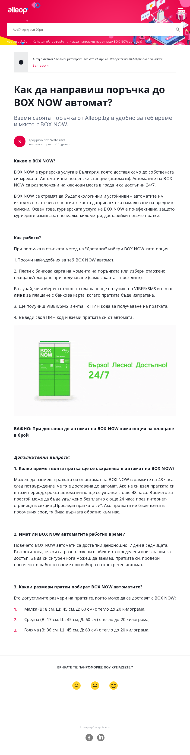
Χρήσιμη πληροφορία (50, 41)
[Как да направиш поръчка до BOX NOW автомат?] (17, 12)
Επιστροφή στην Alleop (95, 727)
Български (40, 65)
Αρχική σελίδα (19, 41)
